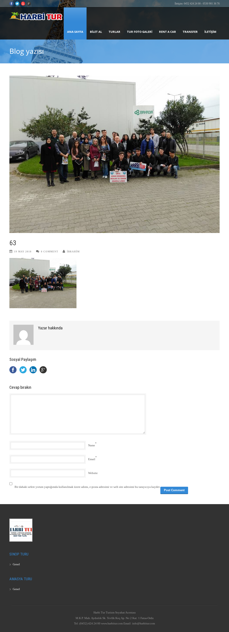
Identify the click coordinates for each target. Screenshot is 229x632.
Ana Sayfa (75, 32)
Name (91, 445)
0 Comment (49, 251)
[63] (114, 154)
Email (91, 459)
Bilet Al (96, 32)
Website (93, 473)
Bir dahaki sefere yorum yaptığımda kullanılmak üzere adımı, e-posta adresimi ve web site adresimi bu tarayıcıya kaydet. (87, 487)
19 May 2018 (23, 251)
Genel (16, 564)
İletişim (210, 32)
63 (12, 243)
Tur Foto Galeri (139, 32)
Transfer (190, 32)
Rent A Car (167, 32)
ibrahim (73, 251)
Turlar (114, 32)
